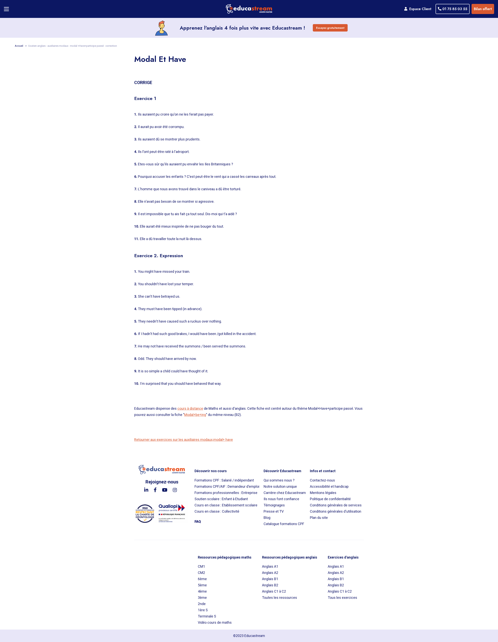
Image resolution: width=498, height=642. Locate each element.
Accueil (19, 45)
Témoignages (274, 505)
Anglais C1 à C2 (274, 591)
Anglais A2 (270, 573)
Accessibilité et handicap (329, 486)
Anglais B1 (270, 579)
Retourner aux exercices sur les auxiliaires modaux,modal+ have (183, 440)
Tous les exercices (342, 598)
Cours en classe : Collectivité (217, 511)
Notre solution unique (280, 486)
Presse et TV (274, 511)
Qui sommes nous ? (279, 480)
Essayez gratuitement (330, 28)
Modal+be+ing (195, 415)
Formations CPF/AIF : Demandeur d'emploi (227, 486)
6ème (202, 579)
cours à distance (190, 408)
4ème (202, 591)
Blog (267, 518)
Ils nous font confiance (281, 499)
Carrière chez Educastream (285, 493)
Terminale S (207, 616)
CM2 (201, 573)
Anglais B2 (270, 585)
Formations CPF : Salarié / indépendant (224, 480)
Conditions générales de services (336, 505)
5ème (202, 585)
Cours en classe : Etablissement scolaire (226, 505)
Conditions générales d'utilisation (335, 511)
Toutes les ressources (279, 598)
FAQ (198, 521)
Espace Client (419, 8)
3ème (202, 598)
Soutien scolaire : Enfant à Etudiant (221, 499)
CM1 (201, 566)
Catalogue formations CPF (284, 524)
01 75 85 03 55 (454, 8)
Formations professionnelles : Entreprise (226, 493)
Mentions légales (323, 493)
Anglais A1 (270, 566)
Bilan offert (483, 8)
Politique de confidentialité (330, 499)
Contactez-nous (322, 480)
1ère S (203, 610)
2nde (202, 604)
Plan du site (319, 518)
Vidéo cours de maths (215, 622)
